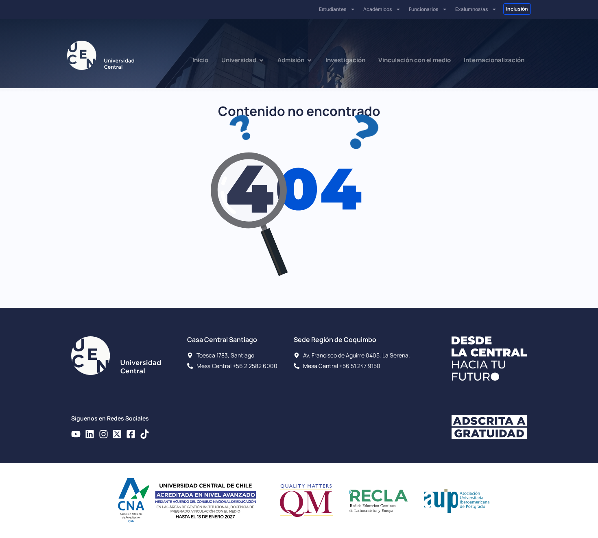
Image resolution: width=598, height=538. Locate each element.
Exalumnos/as (471, 9)
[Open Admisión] (309, 60)
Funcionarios (423, 9)
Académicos (377, 9)
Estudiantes (332, 9)
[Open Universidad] (261, 60)
